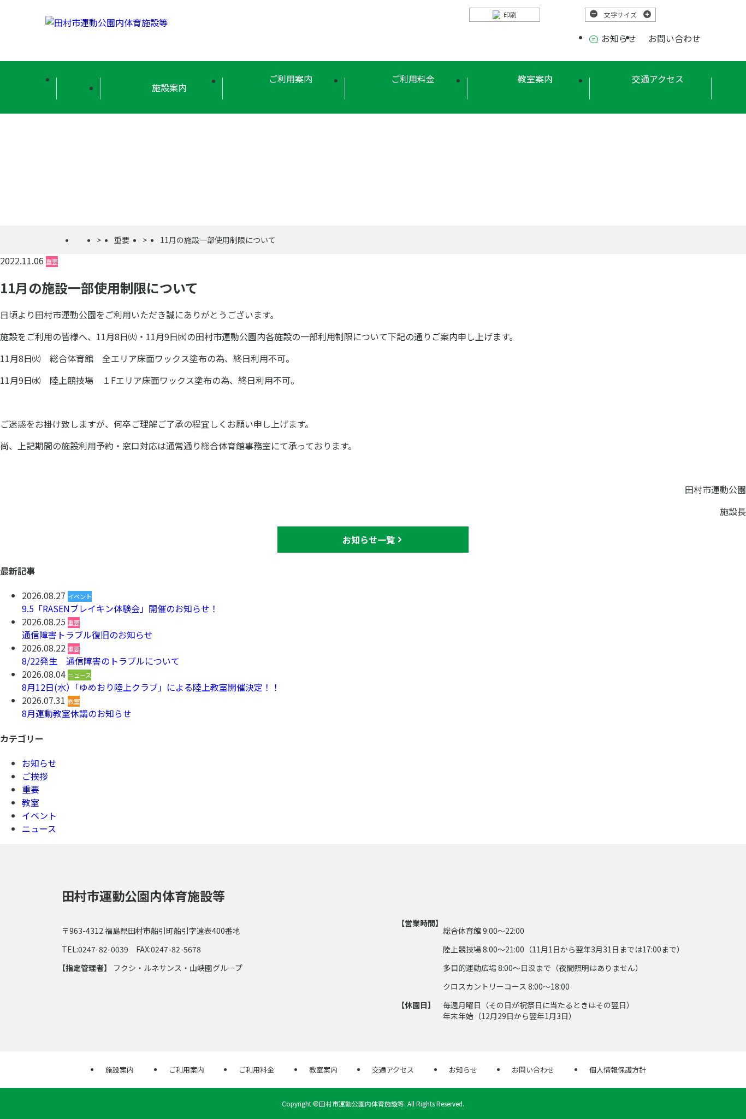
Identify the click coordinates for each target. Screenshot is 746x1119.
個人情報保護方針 (617, 1069)
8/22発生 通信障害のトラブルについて (101, 660)
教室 (30, 802)
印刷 (510, 14)
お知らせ (618, 38)
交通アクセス (658, 78)
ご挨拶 (35, 776)
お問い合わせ (674, 38)
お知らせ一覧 (368, 539)
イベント (39, 815)
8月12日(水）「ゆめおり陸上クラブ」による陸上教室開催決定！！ (151, 687)
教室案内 (535, 78)
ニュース (39, 828)
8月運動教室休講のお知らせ (77, 713)
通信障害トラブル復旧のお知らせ (87, 634)
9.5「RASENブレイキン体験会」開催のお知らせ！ (120, 608)
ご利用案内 (290, 78)
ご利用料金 (413, 78)
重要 (121, 239)
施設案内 (119, 1069)
